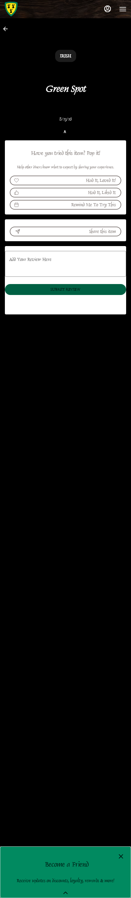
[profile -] (107, 8)
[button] (7, 29)
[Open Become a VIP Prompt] (65, 892)
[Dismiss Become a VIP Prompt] (121, 856)
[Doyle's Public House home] (32, 9)
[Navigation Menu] (122, 9)
